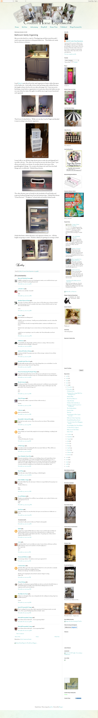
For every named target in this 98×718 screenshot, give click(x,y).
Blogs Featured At (76, 27)
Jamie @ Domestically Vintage (25, 607)
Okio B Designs (21, 398)
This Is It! (69, 412)
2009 (67, 462)
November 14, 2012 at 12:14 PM (24, 284)
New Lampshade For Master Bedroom (76, 260)
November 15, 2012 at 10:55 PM (24, 602)
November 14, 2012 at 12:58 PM (25, 346)
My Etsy (24, 27)
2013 (67, 383)
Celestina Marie (21, 566)
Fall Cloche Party (76, 270)
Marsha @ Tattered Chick (24, 300)
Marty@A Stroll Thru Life (24, 361)
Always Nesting (21, 582)
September (70, 437)
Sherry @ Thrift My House (24, 278)
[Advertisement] (71, 669)
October (69, 434)
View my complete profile (70, 54)
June (68, 443)
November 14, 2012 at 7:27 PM (24, 491)
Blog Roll (44, 27)
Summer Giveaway (76, 248)
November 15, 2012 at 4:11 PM (24, 577)
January (69, 455)
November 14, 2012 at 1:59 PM (24, 367)
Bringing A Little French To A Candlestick (74, 405)
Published (63, 27)
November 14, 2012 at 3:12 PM (24, 405)
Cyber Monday (70, 401)
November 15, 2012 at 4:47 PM (24, 589)
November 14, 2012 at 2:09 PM (24, 377)
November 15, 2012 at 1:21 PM (24, 552)
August (69, 439)
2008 (67, 464)
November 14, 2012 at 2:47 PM (24, 394)
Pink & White (70, 396)
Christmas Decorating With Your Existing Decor (74, 394)
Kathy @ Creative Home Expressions (74, 41)
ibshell (19, 529)
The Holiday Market (71, 408)
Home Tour (53, 27)
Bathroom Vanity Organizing (73, 418)
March (69, 450)
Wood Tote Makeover (72, 399)
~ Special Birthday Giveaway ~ (76, 237)
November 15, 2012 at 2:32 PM (24, 561)
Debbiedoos (21, 341)
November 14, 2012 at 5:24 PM (24, 466)
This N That (20, 471)
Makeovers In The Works (73, 430)
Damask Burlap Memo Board (73, 420)
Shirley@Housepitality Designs (25, 617)
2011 (67, 457)
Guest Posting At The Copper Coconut (74, 415)
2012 (67, 385)
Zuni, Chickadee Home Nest (24, 456)
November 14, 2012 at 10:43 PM (25, 505)
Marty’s (20, 83)
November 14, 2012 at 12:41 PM (24, 310)
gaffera (51, 707)
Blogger (61, 707)
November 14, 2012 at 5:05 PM (24, 451)
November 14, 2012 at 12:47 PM (25, 336)
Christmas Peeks (70, 391)
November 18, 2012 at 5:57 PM (24, 613)
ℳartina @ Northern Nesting (24, 351)
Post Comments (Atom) (26, 639)
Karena (19, 429)
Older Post (56, 637)
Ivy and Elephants (22, 496)
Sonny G (20, 315)
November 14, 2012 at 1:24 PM (24, 356)
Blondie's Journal (22, 382)
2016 (67, 376)
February (69, 452)
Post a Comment (20, 633)
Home (17, 27)
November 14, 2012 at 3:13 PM (24, 414)
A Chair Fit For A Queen (73, 427)
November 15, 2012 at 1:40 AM (24, 537)
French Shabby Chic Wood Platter (75, 425)
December (69, 387)
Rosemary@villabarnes (23, 557)
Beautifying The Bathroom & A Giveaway (73, 281)
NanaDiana (20, 509)
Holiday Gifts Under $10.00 (73, 403)
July (68, 441)
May (68, 446)
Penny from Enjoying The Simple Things (27, 372)
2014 (67, 380)
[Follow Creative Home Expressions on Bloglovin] (71, 628)
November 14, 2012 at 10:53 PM (25, 515)
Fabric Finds (70, 432)
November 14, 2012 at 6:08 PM (24, 475)
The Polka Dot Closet (23, 594)
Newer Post (17, 637)
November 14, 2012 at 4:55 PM (24, 441)
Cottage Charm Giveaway (75, 225)
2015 (67, 378)
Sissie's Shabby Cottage (23, 480)
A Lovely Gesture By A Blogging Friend (74, 422)
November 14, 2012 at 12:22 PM (24, 296)
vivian (19, 542)
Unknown (20, 410)
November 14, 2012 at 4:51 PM (24, 425)
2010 (67, 459)
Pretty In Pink (70, 410)
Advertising (34, 27)
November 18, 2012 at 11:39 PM (25, 621)
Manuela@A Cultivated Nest (24, 419)
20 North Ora (21, 289)
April (68, 448)
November (69, 389)
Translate (75, 62)
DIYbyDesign (21, 446)
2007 (67, 466)
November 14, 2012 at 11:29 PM (24, 524)
